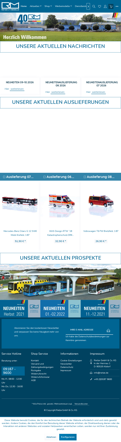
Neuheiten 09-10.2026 (20, 82)
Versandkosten (81, 404)
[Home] (23, 6)
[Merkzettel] (99, 6)
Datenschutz (66, 367)
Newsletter (66, 363)
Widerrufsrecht (38, 373)
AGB (33, 380)
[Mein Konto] (105, 6)
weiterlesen (17, 89)
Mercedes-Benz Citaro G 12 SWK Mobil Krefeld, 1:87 (20, 233)
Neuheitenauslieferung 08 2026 (61, 84)
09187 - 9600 (9, 371)
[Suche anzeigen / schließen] (94, 6)
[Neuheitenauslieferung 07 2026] (101, 65)
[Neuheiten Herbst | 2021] (20, 308)
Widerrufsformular (40, 377)
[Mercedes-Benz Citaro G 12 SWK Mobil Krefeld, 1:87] (20, 202)
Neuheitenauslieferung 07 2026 (102, 84)
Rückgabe (36, 370)
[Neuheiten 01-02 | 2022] (60, 308)
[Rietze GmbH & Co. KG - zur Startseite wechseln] (10, 6)
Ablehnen (51, 437)
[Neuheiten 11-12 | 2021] (101, 308)
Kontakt (35, 360)
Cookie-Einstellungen (71, 360)
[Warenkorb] (111, 6)
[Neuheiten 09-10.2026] (20, 65)
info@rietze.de (101, 372)
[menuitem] (23, 6)
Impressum (65, 370)
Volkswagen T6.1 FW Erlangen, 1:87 (101, 231)
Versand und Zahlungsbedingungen (42, 365)
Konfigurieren (68, 437)
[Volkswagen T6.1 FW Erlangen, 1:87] (101, 202)
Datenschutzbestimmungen (92, 336)
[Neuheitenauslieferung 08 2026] (60, 65)
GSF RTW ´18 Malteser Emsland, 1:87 (60, 233)
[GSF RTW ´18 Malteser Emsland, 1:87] (60, 202)
